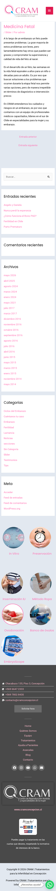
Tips (6, 465)
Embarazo (9, 421)
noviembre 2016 (13, 324)
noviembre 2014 (13, 378)
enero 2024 (10, 297)
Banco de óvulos (42, 630)
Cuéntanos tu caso (14, 416)
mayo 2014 (10, 384)
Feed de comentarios (15, 503)
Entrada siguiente (28, 145)
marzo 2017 (10, 313)
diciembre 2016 (12, 318)
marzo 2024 (10, 291)
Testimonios (10, 460)
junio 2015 (9, 357)
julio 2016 (9, 346)
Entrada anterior (28, 136)
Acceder (8, 492)
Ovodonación (14, 630)
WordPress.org (12, 508)
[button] (49, 884)
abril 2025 (9, 280)
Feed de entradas (13, 497)
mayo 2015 (10, 362)
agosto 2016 (11, 340)
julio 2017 (9, 308)
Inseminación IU (14, 599)
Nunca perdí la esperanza (17, 210)
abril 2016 (9, 351)
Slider (8, 32)
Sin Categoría (11, 449)
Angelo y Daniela (13, 205)
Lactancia (9, 432)
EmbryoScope (14, 662)
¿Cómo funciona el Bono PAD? (20, 215)
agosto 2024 (11, 286)
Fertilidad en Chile (13, 221)
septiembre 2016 (13, 335)
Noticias (8, 438)
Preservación (42, 554)
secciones (9, 443)
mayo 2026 (10, 275)
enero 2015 (10, 373)
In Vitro (14, 554)
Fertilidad (9, 427)
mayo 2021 (10, 302)
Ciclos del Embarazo (15, 411)
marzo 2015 (10, 368)
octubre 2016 (11, 329)
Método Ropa (42, 599)
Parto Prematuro (13, 226)
